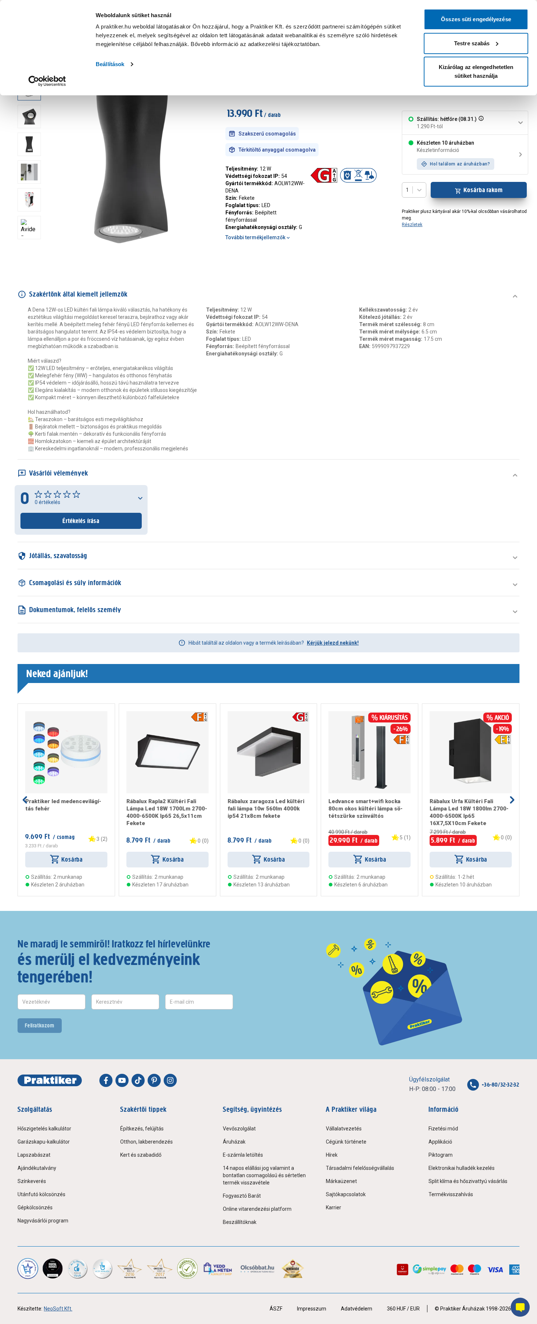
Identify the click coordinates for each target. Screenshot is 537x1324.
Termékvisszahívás (451, 1194)
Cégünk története (346, 1142)
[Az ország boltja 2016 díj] (129, 1268)
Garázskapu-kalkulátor (44, 1142)
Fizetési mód (443, 1129)
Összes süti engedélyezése (476, 19)
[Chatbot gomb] (520, 1307)
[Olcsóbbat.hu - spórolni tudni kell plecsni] (258, 1268)
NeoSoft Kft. (58, 1309)
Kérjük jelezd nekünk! (333, 643)
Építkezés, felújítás (142, 1129)
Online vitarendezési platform (257, 1209)
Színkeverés (32, 1181)
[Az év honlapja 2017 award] (160, 1268)
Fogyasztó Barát (242, 1196)
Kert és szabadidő (140, 1155)
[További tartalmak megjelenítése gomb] (31, 251)
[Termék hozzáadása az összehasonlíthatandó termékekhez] (38, 714)
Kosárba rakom (483, 190)
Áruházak (234, 1142)
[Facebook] (106, 1080)
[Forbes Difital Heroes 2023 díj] (52, 1268)
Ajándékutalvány (37, 1168)
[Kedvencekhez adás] (28, 714)
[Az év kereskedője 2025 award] (293, 1268)
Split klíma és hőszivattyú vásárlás (468, 1181)
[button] (480, 122)
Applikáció (440, 1142)
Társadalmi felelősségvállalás (360, 1168)
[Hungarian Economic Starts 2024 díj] (28, 1268)
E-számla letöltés (243, 1155)
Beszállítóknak (239, 1222)
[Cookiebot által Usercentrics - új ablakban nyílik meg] (47, 81)
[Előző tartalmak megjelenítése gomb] (25, 800)
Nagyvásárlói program (43, 1221)
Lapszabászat (34, 1155)
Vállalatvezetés (344, 1129)
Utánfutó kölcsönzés (41, 1194)
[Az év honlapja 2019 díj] (102, 1268)
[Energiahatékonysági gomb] (300, 717)
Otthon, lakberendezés (146, 1142)
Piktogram (441, 1155)
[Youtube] (122, 1080)
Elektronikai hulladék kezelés (462, 1168)
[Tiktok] (138, 1080)
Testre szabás (472, 43)
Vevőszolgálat (239, 1129)
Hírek (332, 1155)
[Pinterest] (154, 1080)
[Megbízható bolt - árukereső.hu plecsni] (187, 1268)
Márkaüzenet (341, 1181)
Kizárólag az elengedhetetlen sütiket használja (476, 71)
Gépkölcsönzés (35, 1207)
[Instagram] (170, 1080)
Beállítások (110, 64)
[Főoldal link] (50, 1080)
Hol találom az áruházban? (460, 164)
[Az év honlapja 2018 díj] (77, 1268)
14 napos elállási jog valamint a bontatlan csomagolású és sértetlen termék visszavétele (264, 1175)
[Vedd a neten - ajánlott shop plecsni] (218, 1268)
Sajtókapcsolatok (346, 1194)
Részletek (412, 224)
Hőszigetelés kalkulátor (44, 1129)
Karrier (333, 1207)
